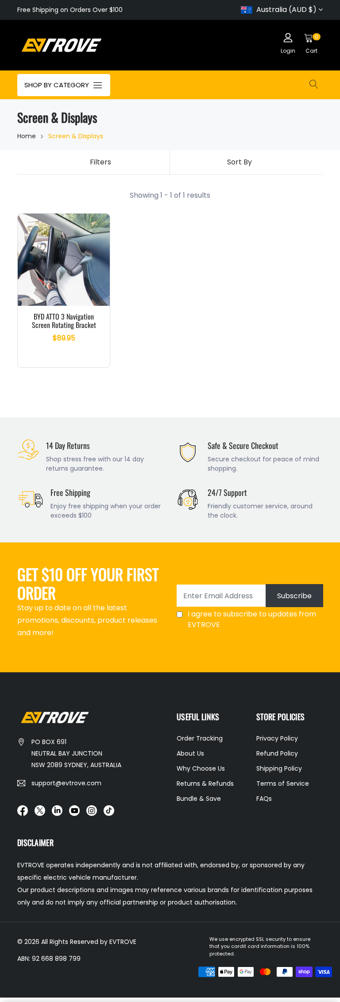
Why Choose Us (201, 768)
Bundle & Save (199, 798)
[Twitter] (40, 810)
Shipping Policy (279, 768)
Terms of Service (282, 783)
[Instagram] (92, 810)
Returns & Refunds (205, 783)
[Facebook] (23, 810)
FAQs (264, 798)
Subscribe (294, 596)
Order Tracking (200, 738)
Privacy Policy (277, 738)
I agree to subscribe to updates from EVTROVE (252, 619)
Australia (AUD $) (286, 9)
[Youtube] (74, 810)
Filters (100, 162)
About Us (190, 753)
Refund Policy (277, 753)
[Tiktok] (109, 810)
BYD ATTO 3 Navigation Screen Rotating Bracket (64, 320)
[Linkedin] (57, 810)
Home (26, 136)
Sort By (239, 162)
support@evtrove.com (66, 783)
